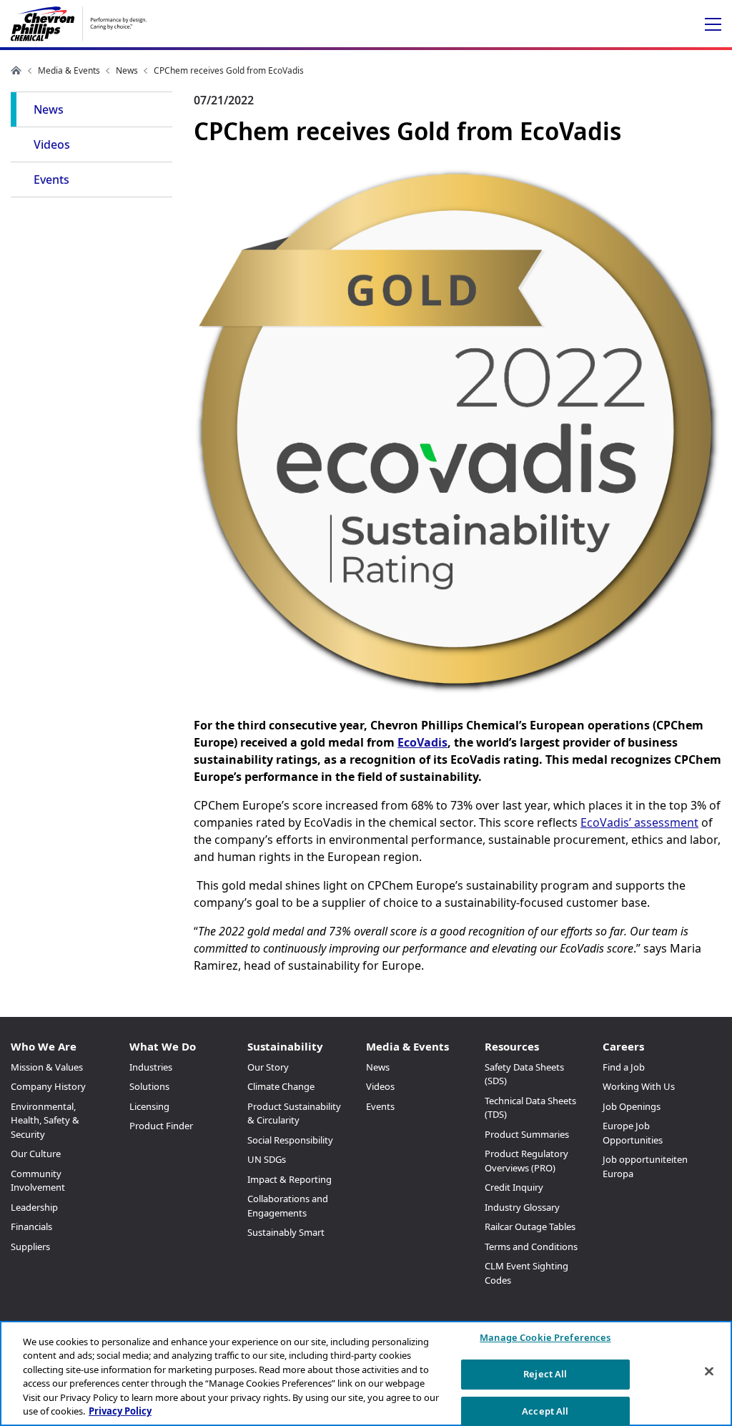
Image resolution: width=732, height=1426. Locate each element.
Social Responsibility (290, 1140)
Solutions (149, 1086)
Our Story (268, 1067)
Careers (623, 1046)
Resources (512, 1046)
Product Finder (161, 1125)
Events (51, 179)
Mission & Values (47, 1067)
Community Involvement (38, 1180)
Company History (48, 1086)
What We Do (162, 1046)
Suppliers (30, 1246)
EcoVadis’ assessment (639, 822)
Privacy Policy (120, 1411)
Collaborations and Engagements (287, 1205)
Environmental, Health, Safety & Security (45, 1120)
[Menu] (713, 24)
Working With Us (639, 1086)
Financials (31, 1226)
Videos (52, 144)
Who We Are (43, 1046)
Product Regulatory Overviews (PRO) (526, 1160)
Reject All (545, 1373)
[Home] (79, 23)
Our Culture (36, 1153)
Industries (150, 1067)
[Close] (709, 1371)
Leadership (34, 1207)
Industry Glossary (522, 1207)
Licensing (149, 1106)
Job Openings (632, 1106)
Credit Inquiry (514, 1187)
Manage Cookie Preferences (545, 1338)
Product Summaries (527, 1134)
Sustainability (285, 1046)
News (127, 70)
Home (16, 70)
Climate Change (281, 1086)
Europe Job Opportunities (633, 1132)
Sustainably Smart (286, 1232)
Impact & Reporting (289, 1179)
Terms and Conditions (531, 1246)
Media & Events (69, 70)
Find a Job (624, 1067)
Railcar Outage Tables (530, 1226)
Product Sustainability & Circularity (294, 1113)
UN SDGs (266, 1159)
